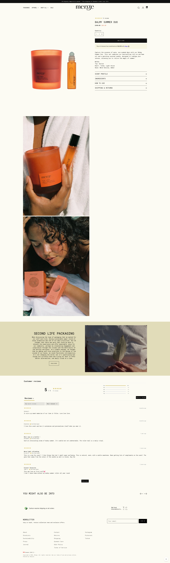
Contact (57, 532)
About (25, 532)
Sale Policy (58, 544)
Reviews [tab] (29, 398)
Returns (57, 535)
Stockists (26, 535)
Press (25, 541)
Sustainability (28, 538)
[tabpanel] (85, 443)
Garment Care (58, 541)
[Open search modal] (138, 7)
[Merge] (85, 8)
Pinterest (88, 535)
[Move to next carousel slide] (145, 493)
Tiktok (87, 538)
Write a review (141, 397)
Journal (26, 544)
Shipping (57, 538)
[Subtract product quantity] (96, 34)
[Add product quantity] (102, 34)
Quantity (98, 30)
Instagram (88, 532)
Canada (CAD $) (29, 552)
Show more (85, 481)
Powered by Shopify (28, 556)
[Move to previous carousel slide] (141, 493)
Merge (35, 555)
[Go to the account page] (142, 7)
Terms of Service (60, 547)
